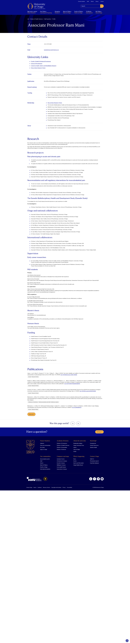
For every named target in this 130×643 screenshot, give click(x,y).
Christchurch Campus (62, 460)
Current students (81, 1)
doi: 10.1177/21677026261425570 (72, 383)
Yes (72, 423)
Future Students (45, 441)
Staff (88, 1)
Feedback (40, 487)
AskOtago (99, 431)
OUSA (74, 451)
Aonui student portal (44, 458)
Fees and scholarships (45, 445)
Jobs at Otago (76, 449)
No (78, 423)
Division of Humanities (62, 447)
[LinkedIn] (90, 478)
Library (97, 1)
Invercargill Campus (61, 467)
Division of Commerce (62, 443)
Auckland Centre (61, 458)
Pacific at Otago (43, 467)
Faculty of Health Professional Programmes (41, 61)
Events (74, 460)
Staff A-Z (92, 458)
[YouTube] (102, 478)
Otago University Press (78, 445)
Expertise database (94, 463)
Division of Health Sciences (36, 19)
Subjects (42, 443)
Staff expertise (47, 19)
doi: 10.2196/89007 (76, 407)
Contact (102, 1)
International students (45, 469)
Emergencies (93, 443)
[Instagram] (98, 478)
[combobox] (90, 6)
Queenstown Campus (62, 469)
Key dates (42, 447)
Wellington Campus (61, 465)
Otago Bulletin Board (78, 465)
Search (35, 487)
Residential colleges (77, 443)
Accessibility (69, 487)
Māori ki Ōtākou (44, 465)
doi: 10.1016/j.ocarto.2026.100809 (88, 391)
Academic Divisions (63, 441)
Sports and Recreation (78, 463)
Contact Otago (94, 456)
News (74, 458)
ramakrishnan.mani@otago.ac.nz (51, 49)
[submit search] (102, 6)
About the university (79, 441)
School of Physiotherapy (36, 63)
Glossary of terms (46, 487)
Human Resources (94, 445)
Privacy (64, 487)
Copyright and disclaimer (56, 487)
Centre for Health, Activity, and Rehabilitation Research (43, 65)
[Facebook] (94, 478)
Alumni (92, 1)
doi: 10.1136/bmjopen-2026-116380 (69, 374)
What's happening (78, 456)
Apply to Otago (43, 449)
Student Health (93, 447)
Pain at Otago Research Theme (38, 67)
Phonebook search (94, 460)
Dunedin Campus (61, 463)
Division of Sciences (61, 449)
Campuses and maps (63, 456)
